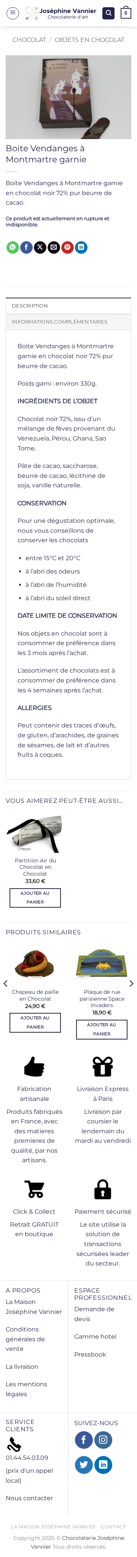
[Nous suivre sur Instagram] (103, 1440)
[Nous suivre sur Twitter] (84, 1465)
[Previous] (6, 998)
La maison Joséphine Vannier (53, 1527)
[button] (12, 13)
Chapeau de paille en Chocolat (35, 995)
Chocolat (29, 39)
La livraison (22, 1366)
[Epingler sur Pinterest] (67, 247)
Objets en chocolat (89, 39)
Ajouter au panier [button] (35, 898)
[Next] (130, 998)
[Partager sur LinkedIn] (81, 247)
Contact (113, 1527)
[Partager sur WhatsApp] (12, 247)
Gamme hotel (95, 1336)
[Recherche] (108, 13)
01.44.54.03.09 (27, 1457)
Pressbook (90, 1354)
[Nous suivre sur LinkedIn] (103, 1465)
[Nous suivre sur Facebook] (84, 1440)
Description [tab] (30, 306)
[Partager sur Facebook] (26, 247)
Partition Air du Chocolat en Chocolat (35, 867)
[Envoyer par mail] (54, 247)
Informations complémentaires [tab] (59, 322)
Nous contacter (29, 1498)
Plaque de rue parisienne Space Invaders (102, 998)
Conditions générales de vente (25, 1339)
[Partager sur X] (40, 247)
